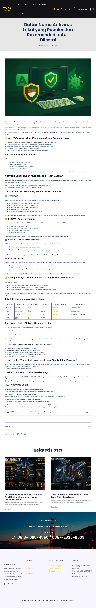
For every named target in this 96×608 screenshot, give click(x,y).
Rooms (27, 4)
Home (20, 4)
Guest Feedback (54, 568)
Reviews (29, 566)
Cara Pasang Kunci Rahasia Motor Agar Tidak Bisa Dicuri (69, 496)
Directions (30, 568)
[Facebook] (58, 9)
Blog (34, 4)
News (28, 571)
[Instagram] (62, 9)
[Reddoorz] (54, 9)
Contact (21, 13)
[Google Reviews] (69, 9)
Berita (55, 45)
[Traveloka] (65, 9)
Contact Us (30, 574)
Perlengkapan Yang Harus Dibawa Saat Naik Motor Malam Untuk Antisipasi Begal (23, 497)
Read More (8, 509)
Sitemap (52, 571)
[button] (81, 9)
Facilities (42, 4)
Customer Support (55, 566)
